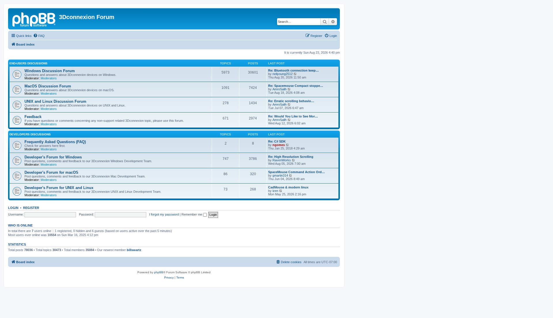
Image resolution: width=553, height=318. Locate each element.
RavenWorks (281, 160)
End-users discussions (29, 63)
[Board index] (34, 19)
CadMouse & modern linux (288, 187)
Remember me (192, 214)
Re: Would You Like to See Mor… (293, 116)
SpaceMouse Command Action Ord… (296, 172)
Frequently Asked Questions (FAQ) (55, 142)
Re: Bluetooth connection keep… (293, 70)
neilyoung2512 (282, 74)
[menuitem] (39, 35)
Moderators (49, 78)
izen (275, 190)
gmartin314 (280, 175)
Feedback (32, 117)
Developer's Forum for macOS (51, 172)
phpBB (158, 272)
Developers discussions (30, 134)
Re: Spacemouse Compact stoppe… (295, 85)
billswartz (134, 250)
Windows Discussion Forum (49, 71)
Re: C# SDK (277, 141)
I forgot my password (164, 214)
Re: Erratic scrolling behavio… (291, 101)
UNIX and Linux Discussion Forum (55, 101)
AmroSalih (279, 89)
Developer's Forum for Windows (53, 157)
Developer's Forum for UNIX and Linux (58, 188)
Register (31, 207)
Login (13, 207)
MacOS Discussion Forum (47, 86)
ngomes (278, 145)
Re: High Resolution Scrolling (290, 156)
